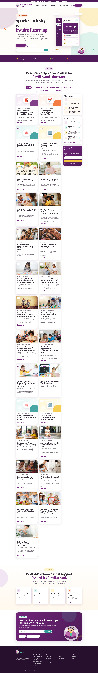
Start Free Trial (78, 5)
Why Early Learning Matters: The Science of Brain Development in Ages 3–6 (49, 212)
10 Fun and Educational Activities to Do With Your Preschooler (25, 511)
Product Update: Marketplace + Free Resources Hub (46, 112)
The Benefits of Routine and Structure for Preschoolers (49, 478)
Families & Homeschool (37, 652)
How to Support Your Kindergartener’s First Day (26, 180)
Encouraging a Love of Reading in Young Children (26, 478)
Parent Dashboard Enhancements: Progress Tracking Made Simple (25, 112)
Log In (72, 5)
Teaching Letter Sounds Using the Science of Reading (26, 444)
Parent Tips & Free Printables (53, 87)
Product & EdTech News (55, 90)
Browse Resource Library (70, 142)
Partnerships (61, 658)
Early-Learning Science (38, 87)
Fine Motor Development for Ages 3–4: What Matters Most (49, 444)
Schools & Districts (36, 654)
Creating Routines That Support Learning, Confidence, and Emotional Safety (49, 349)
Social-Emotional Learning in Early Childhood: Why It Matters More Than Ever (49, 280)
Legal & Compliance (75, 654)
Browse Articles (20, 45)
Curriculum (37, 5)
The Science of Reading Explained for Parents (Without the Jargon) (48, 246)
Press (60, 656)
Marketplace (48, 658)
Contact (60, 660)
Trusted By (61, 654)
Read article (20, 122)
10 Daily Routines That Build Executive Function (26, 211)
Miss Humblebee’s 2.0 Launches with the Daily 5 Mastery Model (25, 145)
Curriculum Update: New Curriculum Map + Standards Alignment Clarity (48, 146)
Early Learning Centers (37, 656)
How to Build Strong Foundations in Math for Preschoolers (48, 314)
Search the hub (20, 50)
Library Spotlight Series (42, 90)
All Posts (29, 87)
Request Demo (65, 5)
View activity (37, 602)
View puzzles (71, 602)
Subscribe (74, 161)
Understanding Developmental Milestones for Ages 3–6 (25, 544)
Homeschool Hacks (66, 87)
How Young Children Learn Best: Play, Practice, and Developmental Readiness (26, 280)
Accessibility (74, 656)
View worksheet (20, 602)
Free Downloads (31, 45)
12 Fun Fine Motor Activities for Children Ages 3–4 (49, 180)
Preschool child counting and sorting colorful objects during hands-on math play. (26, 348)
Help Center (74, 652)
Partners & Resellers (37, 663)
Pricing (59, 5)
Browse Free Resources (33, 636)
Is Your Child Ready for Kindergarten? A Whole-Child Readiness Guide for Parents (25, 247)
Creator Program (49, 662)
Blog (47, 660)
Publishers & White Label (37, 661)
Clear (46, 50)
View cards (53, 602)
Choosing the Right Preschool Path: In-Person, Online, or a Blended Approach (25, 384)
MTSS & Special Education (50, 663)
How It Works (48, 654)
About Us (60, 652)
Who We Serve (52, 5)
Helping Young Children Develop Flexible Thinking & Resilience (26, 417)
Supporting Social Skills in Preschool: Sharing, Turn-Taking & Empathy (49, 511)
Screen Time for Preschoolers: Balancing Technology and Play (48, 417)
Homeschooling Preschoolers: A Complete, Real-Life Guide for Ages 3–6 (26, 314)
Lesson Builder (45, 5)
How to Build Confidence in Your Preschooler (49, 382)
